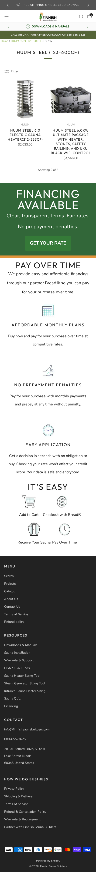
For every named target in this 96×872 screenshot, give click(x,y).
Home (4, 41)
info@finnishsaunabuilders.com (27, 729)
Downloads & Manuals (21, 645)
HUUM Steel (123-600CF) (27, 41)
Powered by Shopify (48, 860)
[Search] (81, 16)
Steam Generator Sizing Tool (24, 683)
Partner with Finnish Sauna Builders (30, 827)
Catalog (9, 591)
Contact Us (12, 606)
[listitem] (48, 5)
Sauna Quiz (12, 698)
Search (9, 576)
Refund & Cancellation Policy (25, 811)
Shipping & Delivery (18, 796)
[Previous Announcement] (7, 5)
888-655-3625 (15, 739)
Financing (11, 706)
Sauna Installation (17, 652)
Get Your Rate (48, 243)
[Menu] (6, 16)
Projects (10, 583)
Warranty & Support (19, 660)
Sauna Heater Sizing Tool (22, 675)
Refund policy (14, 622)
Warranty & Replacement (22, 819)
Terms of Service (16, 614)
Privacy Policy (14, 788)
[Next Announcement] (88, 5)
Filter (14, 71)
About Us (11, 599)
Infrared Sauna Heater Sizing (24, 691)
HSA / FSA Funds (17, 668)
